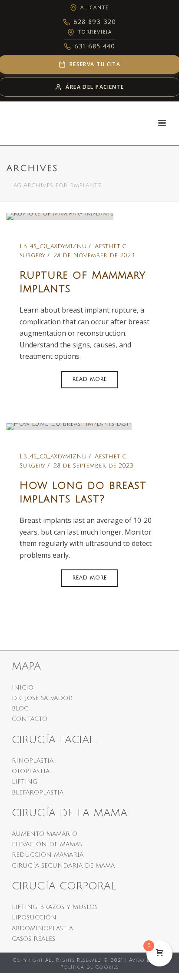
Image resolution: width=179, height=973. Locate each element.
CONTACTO (29, 719)
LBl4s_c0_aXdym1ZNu (53, 246)
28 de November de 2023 (94, 255)
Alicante (94, 7)
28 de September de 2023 (93, 465)
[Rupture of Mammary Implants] (60, 216)
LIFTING (25, 781)
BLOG (20, 708)
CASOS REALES (33, 939)
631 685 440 (94, 46)
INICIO (22, 687)
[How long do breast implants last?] (69, 426)
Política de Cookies (89, 967)
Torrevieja (95, 32)
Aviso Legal (146, 960)
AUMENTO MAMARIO (44, 834)
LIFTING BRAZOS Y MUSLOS (55, 907)
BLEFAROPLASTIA (37, 792)
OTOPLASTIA (31, 771)
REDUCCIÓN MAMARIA (47, 855)
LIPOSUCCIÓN (34, 917)
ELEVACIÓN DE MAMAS (47, 844)
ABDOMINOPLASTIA (42, 928)
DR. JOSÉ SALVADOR (42, 698)
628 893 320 (94, 22)
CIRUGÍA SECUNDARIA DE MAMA (63, 865)
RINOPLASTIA (32, 761)
